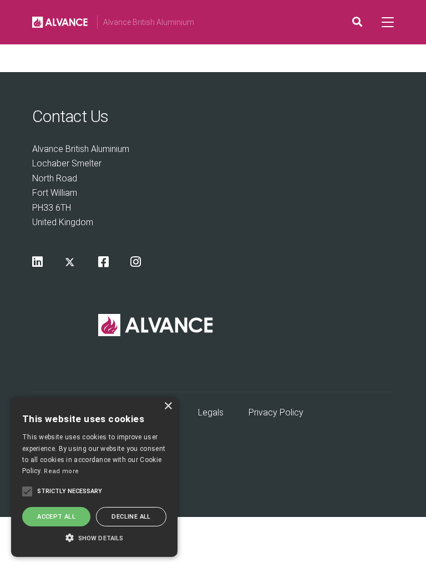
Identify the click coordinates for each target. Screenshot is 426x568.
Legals (211, 412)
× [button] (168, 406)
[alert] (94, 477)
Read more (61, 471)
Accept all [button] (56, 516)
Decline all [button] (130, 516)
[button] (94, 537)
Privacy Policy (275, 412)
